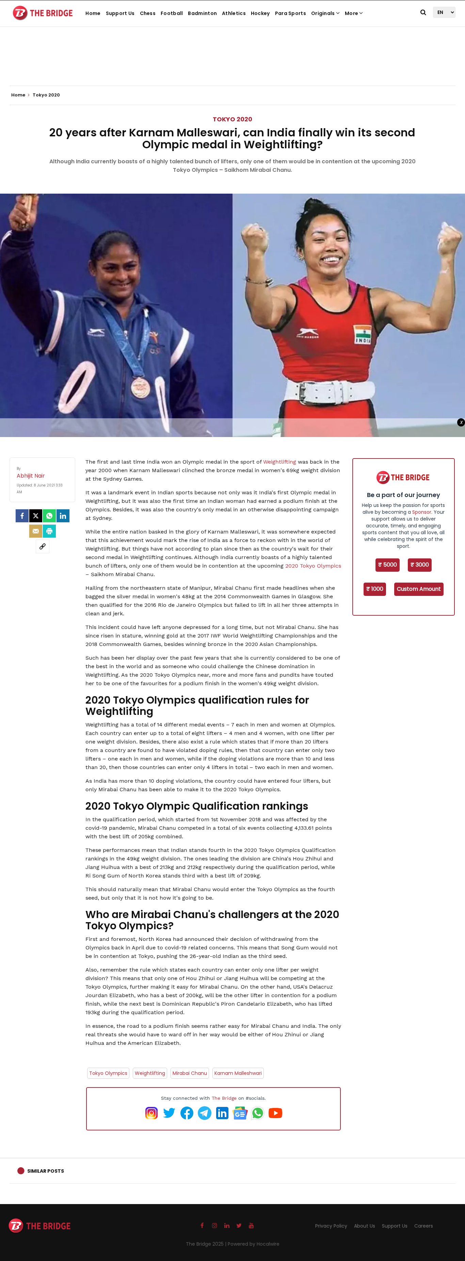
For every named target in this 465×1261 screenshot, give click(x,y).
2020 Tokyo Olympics (313, 565)
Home (92, 13)
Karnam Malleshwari (238, 1073)
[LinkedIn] (63, 516)
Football (172, 13)
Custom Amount (419, 589)
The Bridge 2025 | (207, 1244)
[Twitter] (36, 516)
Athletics (234, 13)
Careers (423, 1225)
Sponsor (421, 512)
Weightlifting (280, 462)
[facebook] (22, 516)
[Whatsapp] (49, 516)
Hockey (260, 13)
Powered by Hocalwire (253, 1244)
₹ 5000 (387, 565)
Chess (148, 13)
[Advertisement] (232, 65)
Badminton (202, 13)
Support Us (120, 13)
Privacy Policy (331, 1225)
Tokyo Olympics (108, 1073)
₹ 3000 (420, 565)
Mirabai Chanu (190, 1073)
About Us (364, 1225)
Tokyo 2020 (232, 119)
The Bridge (224, 1098)
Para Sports (290, 13)
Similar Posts (45, 1171)
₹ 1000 (374, 589)
